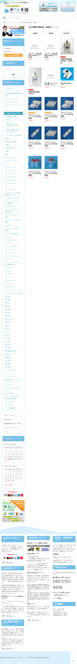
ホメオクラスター (10, 180)
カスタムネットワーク (12, 99)
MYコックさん (9, 319)
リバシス (8, 373)
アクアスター (9, 290)
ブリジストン (9, 385)
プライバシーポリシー (11, 427)
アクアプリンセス (10, 280)
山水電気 (8, 363)
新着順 (51, 33)
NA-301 (7, 312)
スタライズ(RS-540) (11, 234)
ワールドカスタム (10, 370)
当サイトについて (9, 415)
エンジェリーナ (10, 250)
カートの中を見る (13, 55)
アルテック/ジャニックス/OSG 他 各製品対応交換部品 (13, 93)
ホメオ (7, 186)
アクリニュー (9, 259)
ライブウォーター (10, 167)
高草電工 (8, 367)
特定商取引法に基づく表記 (12, 423)
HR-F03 (7, 325)
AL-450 (7, 338)
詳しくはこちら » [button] (8, 562)
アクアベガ (8, 277)
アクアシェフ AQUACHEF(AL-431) (12, 124)
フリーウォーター (10, 190)
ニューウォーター (10, 206)
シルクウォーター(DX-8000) (12, 229)
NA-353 (7, 306)
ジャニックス (9, 405)
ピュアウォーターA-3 (12, 198)
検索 (13, 74)
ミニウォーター (10, 174)
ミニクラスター (10, 170)
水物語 (7, 145)
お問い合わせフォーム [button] (61, 595)
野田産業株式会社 (10, 351)
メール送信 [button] (57, 598)
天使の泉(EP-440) (10, 142)
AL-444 (7, 341)
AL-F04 (7, 335)
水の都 (8, 120)
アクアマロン (9, 274)
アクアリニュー (10, 268)
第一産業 (8, 360)
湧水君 (7, 138)
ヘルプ (6, 432)
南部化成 (8, 357)
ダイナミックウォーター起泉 (13, 216)
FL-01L (7, 328)
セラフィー (8, 225)
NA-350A (8, 309)
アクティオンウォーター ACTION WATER (13, 263)
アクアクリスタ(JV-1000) (13, 293)
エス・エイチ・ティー (12, 102)
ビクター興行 (9, 393)
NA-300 (7, 316)
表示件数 (66, 33)
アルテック (8, 110)
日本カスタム (9, 354)
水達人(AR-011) (10, 148)
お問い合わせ (8, 419)
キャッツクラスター (11, 246)
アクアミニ (8, 271)
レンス (7, 164)
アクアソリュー (10, 287)
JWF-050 (8, 322)
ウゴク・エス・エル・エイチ (13, 106)
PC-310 (7, 303)
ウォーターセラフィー (12, 256)
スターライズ (9, 401)
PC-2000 (8, 300)
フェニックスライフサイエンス (13, 389)
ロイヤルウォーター (11, 161)
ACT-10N (8, 347)
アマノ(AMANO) (10, 408)
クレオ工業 (8, 88)
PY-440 (7, 296)
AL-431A (8, 344)
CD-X (6, 331)
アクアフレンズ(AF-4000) (14, 135)
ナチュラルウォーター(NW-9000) (12, 211)
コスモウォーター (10, 240)
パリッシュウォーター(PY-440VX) (12, 202)
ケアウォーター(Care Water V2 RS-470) (11, 397)
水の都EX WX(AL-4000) (13, 113)
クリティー (8, 243)
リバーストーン (10, 376)
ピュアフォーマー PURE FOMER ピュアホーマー (12, 194)
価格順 (35, 33)
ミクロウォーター (10, 177)
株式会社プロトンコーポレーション (13, 380)
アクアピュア (9, 284)
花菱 (6, 154)
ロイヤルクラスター (11, 158)
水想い (7, 151)
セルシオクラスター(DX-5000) (13, 221)
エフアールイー (10, 253)
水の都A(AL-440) (11, 116)
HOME (4, 22)
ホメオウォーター (10, 183)
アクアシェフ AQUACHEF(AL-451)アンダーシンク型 (13, 130)
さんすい (8, 237)
